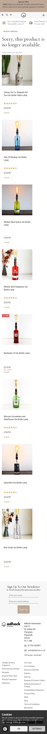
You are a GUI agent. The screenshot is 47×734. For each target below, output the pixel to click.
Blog (26, 701)
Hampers (5, 672)
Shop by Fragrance (9, 679)
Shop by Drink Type (9, 676)
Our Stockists (29, 666)
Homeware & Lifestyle (10, 669)
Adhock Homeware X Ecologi (32, 685)
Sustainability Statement (34, 690)
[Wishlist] (11, 14)
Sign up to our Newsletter (23, 588)
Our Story (28, 663)
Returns (27, 677)
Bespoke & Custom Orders (34, 680)
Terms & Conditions (32, 704)
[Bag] (43, 15)
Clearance (6, 683)
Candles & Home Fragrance (8, 664)
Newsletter (28, 708)
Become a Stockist (31, 670)
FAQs (26, 697)
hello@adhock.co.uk (36, 650)
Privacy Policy (29, 694)
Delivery (27, 673)
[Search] (7, 15)
